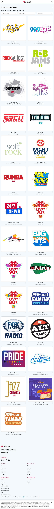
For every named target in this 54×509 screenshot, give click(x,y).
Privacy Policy (8, 496)
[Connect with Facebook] (1, 460)
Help (2, 496)
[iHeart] (27, 2)
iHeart (2, 465)
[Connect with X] (3, 460)
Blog (2, 484)
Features (29, 468)
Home (28, 482)
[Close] (51, 502)
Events (28, 470)
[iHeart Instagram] (6, 460)
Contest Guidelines (5, 488)
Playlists (3, 474)
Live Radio (3, 468)
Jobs (2, 492)
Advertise (3, 482)
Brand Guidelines (4, 486)
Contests (29, 472)
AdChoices (36, 496)
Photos (28, 474)
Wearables (29, 484)
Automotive (29, 479)
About (2, 479)
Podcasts (3, 470)
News (28, 465)
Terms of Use (29, 496)
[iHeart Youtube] (9, 460)
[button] (25, 42)
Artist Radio (3, 472)
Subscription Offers (5, 490)
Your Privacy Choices (17, 496)
